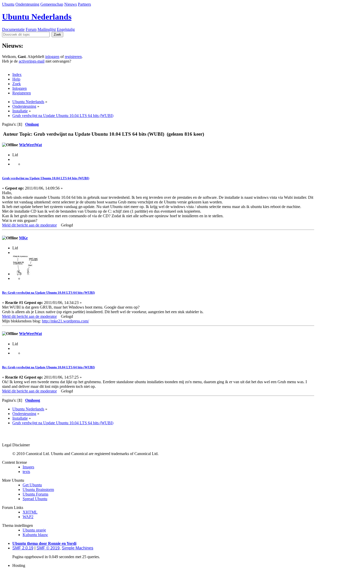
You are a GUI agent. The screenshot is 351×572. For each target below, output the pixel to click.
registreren (73, 56)
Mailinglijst (47, 29)
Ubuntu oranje (34, 530)
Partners (84, 4)
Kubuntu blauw (35, 534)
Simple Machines (77, 548)
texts (26, 471)
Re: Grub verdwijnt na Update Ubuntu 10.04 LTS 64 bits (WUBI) (48, 292)
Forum (31, 29)
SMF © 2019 (48, 548)
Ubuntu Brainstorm (38, 489)
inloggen (52, 56)
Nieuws (70, 4)
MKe (23, 238)
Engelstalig (66, 29)
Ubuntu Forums (35, 494)
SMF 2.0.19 (22, 548)
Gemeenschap (51, 4)
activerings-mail (31, 61)
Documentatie (13, 29)
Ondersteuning (27, 4)
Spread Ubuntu (35, 499)
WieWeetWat (30, 145)
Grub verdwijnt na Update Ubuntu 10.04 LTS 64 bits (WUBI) (45, 178)
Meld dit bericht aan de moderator (29, 225)
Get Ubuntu (32, 485)
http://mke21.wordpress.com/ (65, 321)
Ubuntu (8, 4)
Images (28, 467)
